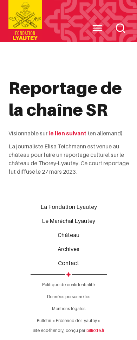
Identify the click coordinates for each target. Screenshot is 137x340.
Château (68, 234)
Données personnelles (68, 296)
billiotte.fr (95, 330)
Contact (68, 263)
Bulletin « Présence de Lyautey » (68, 320)
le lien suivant (67, 133)
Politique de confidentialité (68, 284)
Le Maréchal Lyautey (68, 220)
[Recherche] (120, 28)
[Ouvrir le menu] (97, 28)
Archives (68, 248)
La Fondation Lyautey (68, 206)
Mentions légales (68, 308)
